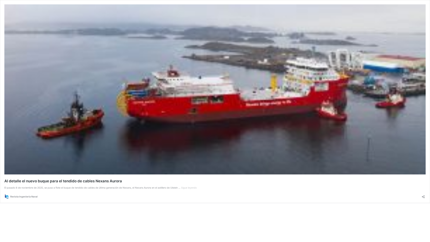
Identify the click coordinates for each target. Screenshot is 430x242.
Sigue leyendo (189, 187)
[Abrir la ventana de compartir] (423, 195)
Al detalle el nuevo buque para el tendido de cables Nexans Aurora (63, 181)
